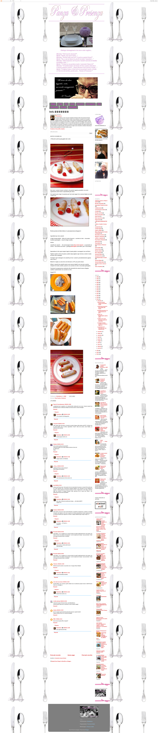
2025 (97, 278)
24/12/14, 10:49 (61, 563)
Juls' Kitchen (99, 623)
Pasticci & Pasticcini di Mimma (101, 631)
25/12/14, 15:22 (67, 521)
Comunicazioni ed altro (100, 209)
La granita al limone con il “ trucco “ (103, 392)
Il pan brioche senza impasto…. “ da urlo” (104, 416)
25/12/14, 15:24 (67, 476)
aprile (99, 342)
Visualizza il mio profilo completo (57, 128)
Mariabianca (59, 116)
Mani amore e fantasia (101, 603)
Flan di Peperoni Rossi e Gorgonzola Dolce (103, 576)
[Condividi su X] (72, 396)
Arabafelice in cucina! (101, 641)
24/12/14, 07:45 (58, 485)
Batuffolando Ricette (100, 563)
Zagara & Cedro (99, 617)
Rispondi (55, 409)
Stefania (55, 444)
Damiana (55, 509)
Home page (63, 107)
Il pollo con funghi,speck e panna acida (102, 315)
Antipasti (53, 104)
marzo (99, 344)
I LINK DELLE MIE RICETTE (101, 221)
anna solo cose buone (58, 581)
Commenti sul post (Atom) (60, 658)
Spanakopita (103, 596)
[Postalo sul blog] (70, 396)
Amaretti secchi (99, 652)
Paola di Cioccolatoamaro (58, 404)
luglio (99, 337)
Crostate (97, 211)
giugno (99, 338)
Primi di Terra (98, 249)
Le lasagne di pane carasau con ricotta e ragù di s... (102, 324)
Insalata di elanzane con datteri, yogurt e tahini (104, 645)
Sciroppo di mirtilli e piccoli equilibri (100, 554)
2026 (97, 276)
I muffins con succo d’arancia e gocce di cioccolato (102, 320)
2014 (97, 299)
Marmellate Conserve (99, 234)
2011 (97, 354)
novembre (100, 331)
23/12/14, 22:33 (60, 444)
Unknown (55, 563)
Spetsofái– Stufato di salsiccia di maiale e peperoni (103, 558)
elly (54, 485)
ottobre (99, 333)
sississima (55, 423)
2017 (97, 293)
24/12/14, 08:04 (60, 509)
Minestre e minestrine (99, 236)
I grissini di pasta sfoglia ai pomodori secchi (102, 303)
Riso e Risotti (98, 252)
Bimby (99, 104)
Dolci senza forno (90, 104)
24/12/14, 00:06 (60, 466)
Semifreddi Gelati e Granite (101, 257)
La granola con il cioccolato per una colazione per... (101, 328)
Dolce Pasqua (104, 610)
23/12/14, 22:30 (67, 414)
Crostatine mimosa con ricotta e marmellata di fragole (104, 667)
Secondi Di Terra (98, 255)
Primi (66, 104)
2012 (97, 352)
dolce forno (98, 673)
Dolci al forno (80, 104)
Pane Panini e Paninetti (100, 239)
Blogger (87, 729)
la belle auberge (56, 601)
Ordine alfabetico (73, 107)
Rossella (55, 531)
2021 (97, 286)
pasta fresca (97, 241)
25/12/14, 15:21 (67, 572)
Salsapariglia (99, 609)
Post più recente (55, 655)
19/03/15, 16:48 (67, 627)
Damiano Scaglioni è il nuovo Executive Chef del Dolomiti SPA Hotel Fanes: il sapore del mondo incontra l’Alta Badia (101, 525)
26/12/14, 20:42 (63, 601)
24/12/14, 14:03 (66, 581)
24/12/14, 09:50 (60, 553)
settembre (100, 335)
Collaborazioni (98, 207)
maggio (99, 340)
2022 (97, 284)
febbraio (99, 346)
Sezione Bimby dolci (99, 262)
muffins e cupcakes (99, 238)
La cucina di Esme (100, 655)
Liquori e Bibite (98, 230)
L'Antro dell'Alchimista (101, 572)
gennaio (99, 348)
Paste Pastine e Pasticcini (60, 398)
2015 (97, 297)
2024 (97, 280)
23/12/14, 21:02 (61, 423)
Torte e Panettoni (98, 266)
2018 (97, 291)
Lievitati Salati (98, 228)
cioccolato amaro (100, 664)
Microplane (74, 246)
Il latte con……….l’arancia (103, 441)
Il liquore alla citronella (103, 480)
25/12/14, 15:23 (67, 543)
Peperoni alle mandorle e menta (103, 467)
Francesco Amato (91, 724)
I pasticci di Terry (100, 589)
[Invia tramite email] (69, 396)
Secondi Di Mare (98, 254)
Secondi (72, 104)
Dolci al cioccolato (99, 214)
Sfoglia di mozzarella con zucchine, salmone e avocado (104, 567)
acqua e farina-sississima (99, 519)
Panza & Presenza (100, 581)
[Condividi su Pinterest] (74, 396)
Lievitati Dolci (98, 226)
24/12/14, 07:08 (67, 456)
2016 (97, 295)
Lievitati (60, 104)
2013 (97, 350)
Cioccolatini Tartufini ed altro (101, 205)
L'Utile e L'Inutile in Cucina (101, 224)
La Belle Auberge (100, 543)
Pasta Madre (97, 243)
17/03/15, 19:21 (59, 619)
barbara (55, 610)
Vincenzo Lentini (90, 726)
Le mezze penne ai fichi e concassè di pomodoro (103, 455)
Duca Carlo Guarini (78, 245)
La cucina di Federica (100, 533)
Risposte (57, 412)
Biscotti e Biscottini (99, 203)
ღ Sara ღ (55, 466)
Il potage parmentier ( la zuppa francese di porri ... (102, 311)
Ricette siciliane (54, 107)
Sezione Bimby (98, 260)
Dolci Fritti (97, 216)
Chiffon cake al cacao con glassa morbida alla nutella (104, 659)
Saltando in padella (100, 650)
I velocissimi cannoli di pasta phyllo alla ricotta (102, 307)
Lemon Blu (98, 595)
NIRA (54, 619)
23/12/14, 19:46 (68, 404)
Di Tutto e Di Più (98, 213)
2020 (97, 288)
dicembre (100, 300)
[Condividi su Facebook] (73, 396)
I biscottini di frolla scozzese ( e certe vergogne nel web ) (103, 404)
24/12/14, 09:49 (60, 531)
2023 (97, 282)
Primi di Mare (98, 247)
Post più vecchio (87, 655)
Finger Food (97, 219)
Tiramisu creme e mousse (100, 263)
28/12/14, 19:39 (60, 610)
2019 (97, 289)
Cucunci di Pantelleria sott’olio (102, 380)
